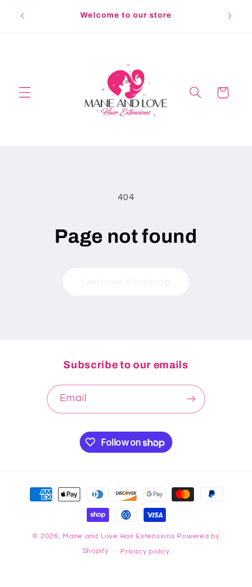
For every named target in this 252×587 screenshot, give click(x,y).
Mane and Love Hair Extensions (120, 536)
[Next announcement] (230, 16)
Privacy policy (144, 551)
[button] (24, 92)
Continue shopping (126, 281)
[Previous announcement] (22, 16)
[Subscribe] (191, 399)
